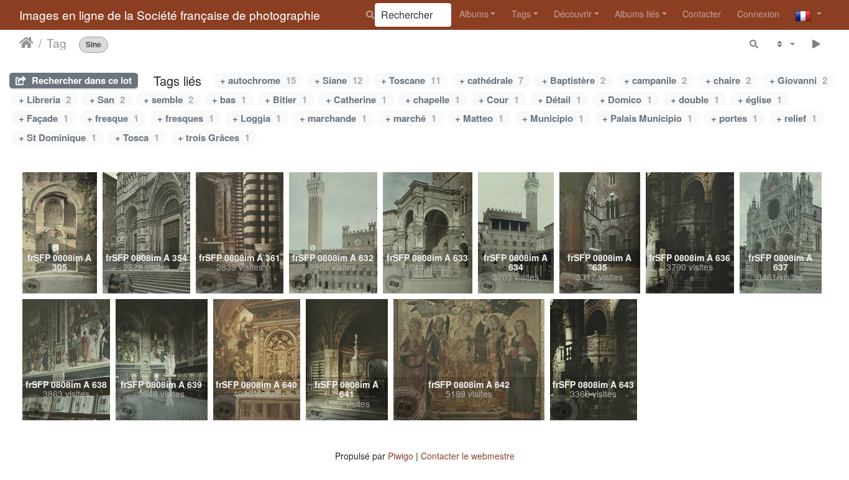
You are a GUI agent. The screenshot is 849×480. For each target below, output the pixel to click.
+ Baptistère (573, 80)
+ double (695, 99)
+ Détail (559, 99)
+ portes (734, 118)
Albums (474, 13)
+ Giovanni (798, 80)
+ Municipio (553, 118)
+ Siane (338, 80)
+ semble (168, 99)
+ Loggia (256, 118)
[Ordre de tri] (784, 43)
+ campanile (655, 80)
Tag (57, 43)
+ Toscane (411, 80)
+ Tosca (137, 137)
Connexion (758, 13)
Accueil (26, 43)
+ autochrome (258, 80)
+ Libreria (45, 99)
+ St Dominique (57, 137)
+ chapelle (432, 99)
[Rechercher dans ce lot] (754, 43)
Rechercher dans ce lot (80, 80)
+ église (760, 99)
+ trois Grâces (214, 137)
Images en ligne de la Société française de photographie (169, 14)
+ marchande (333, 118)
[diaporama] (816, 43)
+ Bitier (286, 99)
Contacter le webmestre (468, 456)
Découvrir (573, 13)
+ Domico (626, 99)
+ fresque (113, 118)
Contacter (701, 13)
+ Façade (43, 118)
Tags (521, 13)
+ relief (796, 118)
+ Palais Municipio (647, 118)
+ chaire (728, 80)
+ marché (410, 118)
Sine (93, 44)
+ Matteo (479, 118)
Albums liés (637, 13)
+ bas (229, 99)
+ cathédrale (491, 80)
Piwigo (400, 456)
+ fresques (185, 118)
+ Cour (499, 99)
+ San (107, 99)
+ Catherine (356, 99)
